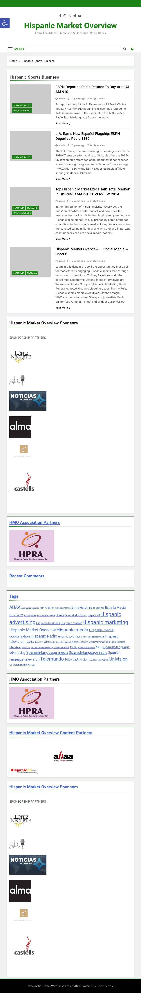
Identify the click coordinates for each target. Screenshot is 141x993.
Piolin (73, 647)
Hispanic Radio (21, 105)
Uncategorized (22, 110)
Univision (118, 659)
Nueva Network (61, 647)
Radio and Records (86, 647)
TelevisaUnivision (76, 659)
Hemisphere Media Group (71, 615)
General (32, 273)
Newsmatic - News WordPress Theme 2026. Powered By (62, 986)
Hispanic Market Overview (70, 25)
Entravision (79, 607)
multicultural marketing (42, 647)
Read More (61, 123)
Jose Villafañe (45, 642)
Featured (18, 207)
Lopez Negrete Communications (90, 642)
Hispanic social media (70, 636)
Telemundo (52, 659)
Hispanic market (71, 623)
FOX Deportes (30, 615)
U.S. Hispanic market (99, 660)
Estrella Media (115, 607)
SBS (99, 647)
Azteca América (63, 608)
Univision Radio (18, 664)
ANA (42, 607)
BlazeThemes (105, 986)
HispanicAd (94, 615)
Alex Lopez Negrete (30, 608)
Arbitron (49, 607)
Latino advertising (61, 642)
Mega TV (26, 647)
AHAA (15, 607)
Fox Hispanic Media (46, 615)
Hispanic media (72, 629)
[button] (5, 23)
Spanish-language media (47, 652)
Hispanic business (48, 623)
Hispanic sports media (93, 637)
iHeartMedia (31, 642)
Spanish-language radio (88, 652)
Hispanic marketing (105, 622)
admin (62, 98)
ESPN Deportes (96, 608)
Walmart (31, 665)
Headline (32, 207)
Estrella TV (16, 615)
